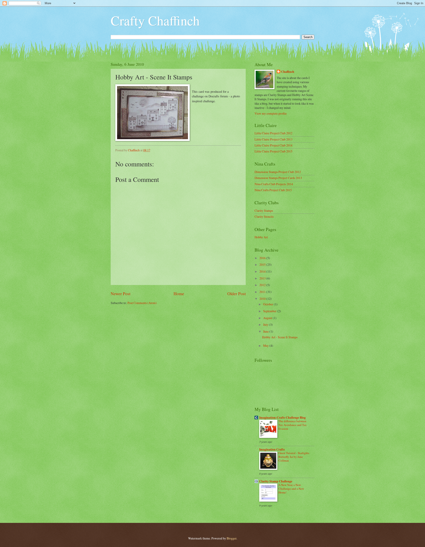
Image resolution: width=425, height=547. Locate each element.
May (266, 345)
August (268, 318)
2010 (262, 299)
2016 (262, 258)
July (266, 324)
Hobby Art (261, 237)
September (270, 311)
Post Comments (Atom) (142, 303)
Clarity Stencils (264, 216)
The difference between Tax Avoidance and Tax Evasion (292, 425)
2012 (262, 285)
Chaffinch (287, 72)
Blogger (231, 538)
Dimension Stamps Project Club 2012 (278, 172)
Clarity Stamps (264, 210)
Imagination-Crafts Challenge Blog (282, 417)
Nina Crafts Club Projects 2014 (274, 184)
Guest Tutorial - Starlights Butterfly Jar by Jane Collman (293, 456)
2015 (262, 264)
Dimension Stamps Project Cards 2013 (278, 178)
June (266, 331)
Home (179, 293)
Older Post (236, 293)
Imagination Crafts (272, 449)
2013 (262, 278)
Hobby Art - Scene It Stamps (280, 337)
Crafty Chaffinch (155, 20)
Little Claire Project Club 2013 (273, 139)
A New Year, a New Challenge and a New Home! (291, 488)
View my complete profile (271, 113)
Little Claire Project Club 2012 (273, 133)
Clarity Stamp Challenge (275, 481)
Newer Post (120, 293)
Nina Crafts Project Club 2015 (273, 190)
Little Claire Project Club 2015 (273, 151)
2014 (262, 271)
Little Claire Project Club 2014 (273, 145)
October (268, 304)
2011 (262, 292)
